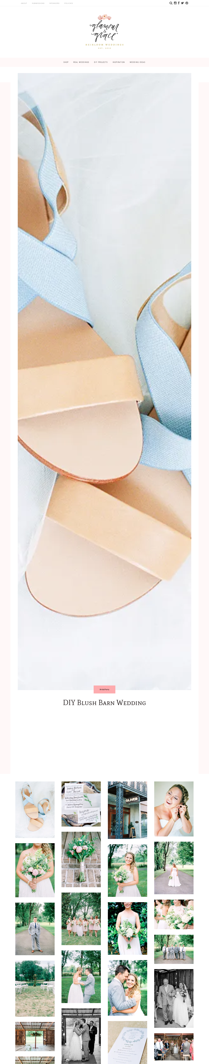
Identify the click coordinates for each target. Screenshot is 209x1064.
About (24, 3)
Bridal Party (104, 689)
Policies (68, 3)
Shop (66, 62)
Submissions (38, 3)
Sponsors (54, 3)
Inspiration (119, 62)
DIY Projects (101, 62)
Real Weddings (81, 62)
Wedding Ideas (137, 62)
